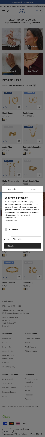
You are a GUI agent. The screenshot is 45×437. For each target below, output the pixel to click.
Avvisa (6, 239)
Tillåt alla (10, 246)
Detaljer (33, 189)
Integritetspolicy (11, 220)
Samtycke (12, 189)
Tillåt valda (17, 239)
